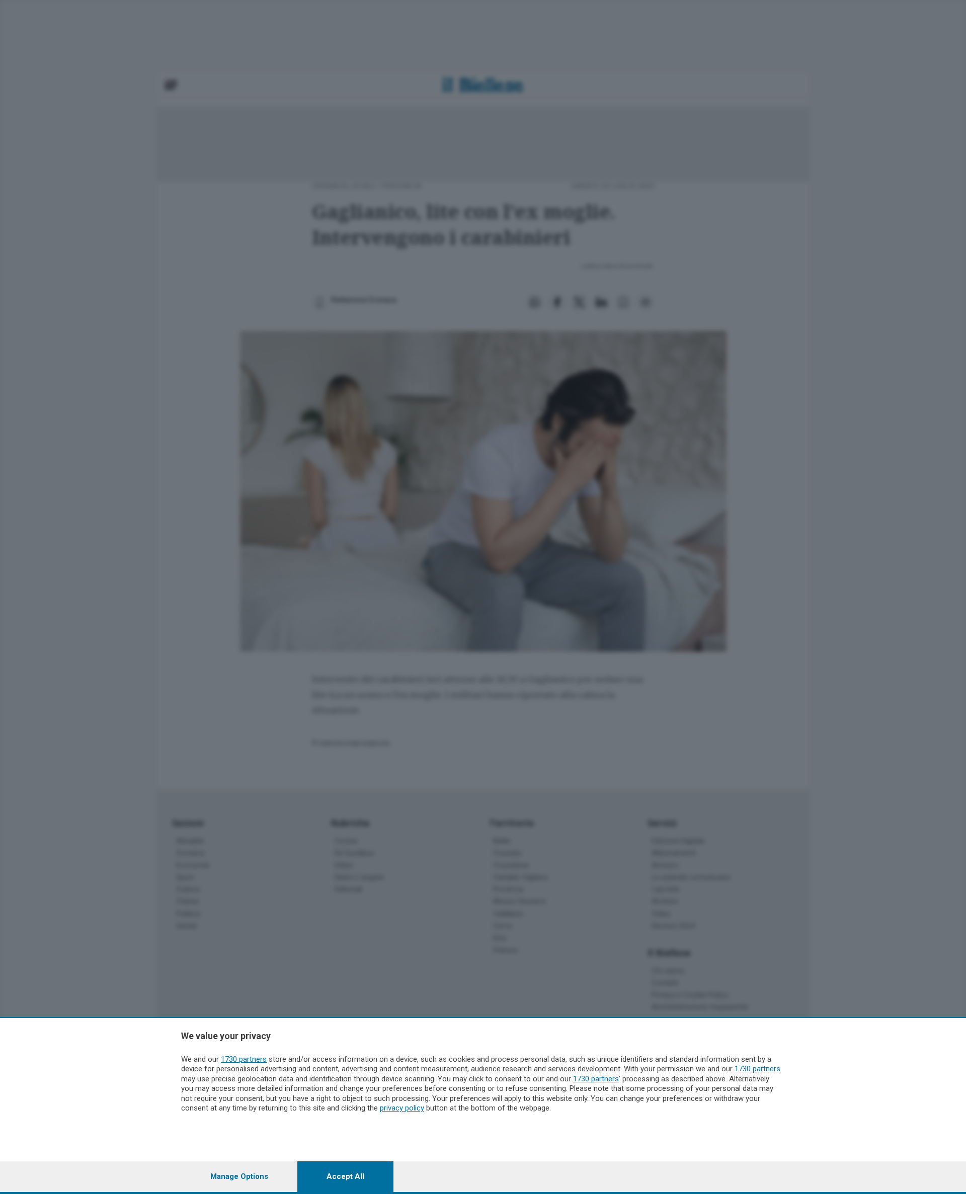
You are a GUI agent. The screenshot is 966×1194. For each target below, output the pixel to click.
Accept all (345, 1176)
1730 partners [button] (244, 1059)
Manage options (239, 1176)
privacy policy (402, 1108)
